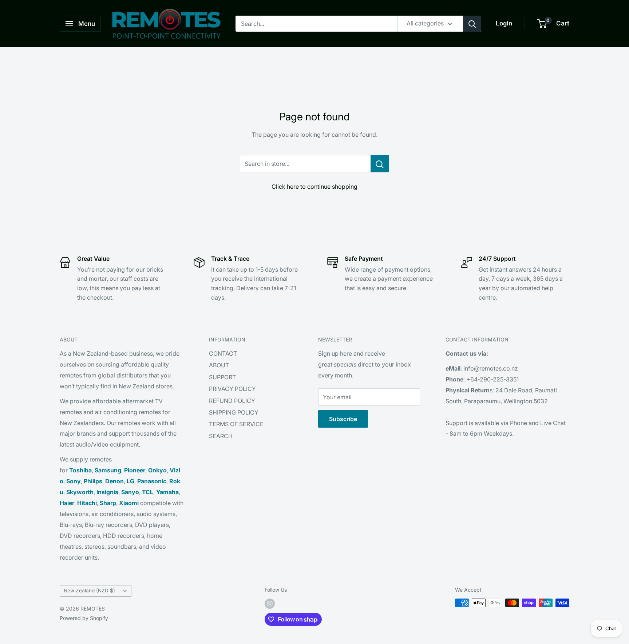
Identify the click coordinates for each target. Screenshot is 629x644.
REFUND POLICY (232, 400)
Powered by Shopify (84, 618)
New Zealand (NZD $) (89, 590)
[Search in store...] (380, 163)
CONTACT (223, 353)
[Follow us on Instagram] (270, 604)
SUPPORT (222, 377)
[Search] (472, 24)
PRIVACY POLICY (232, 388)
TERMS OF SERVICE (236, 424)
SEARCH (221, 436)
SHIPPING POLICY (233, 412)
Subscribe (343, 419)
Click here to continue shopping (314, 186)
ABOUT (219, 365)
